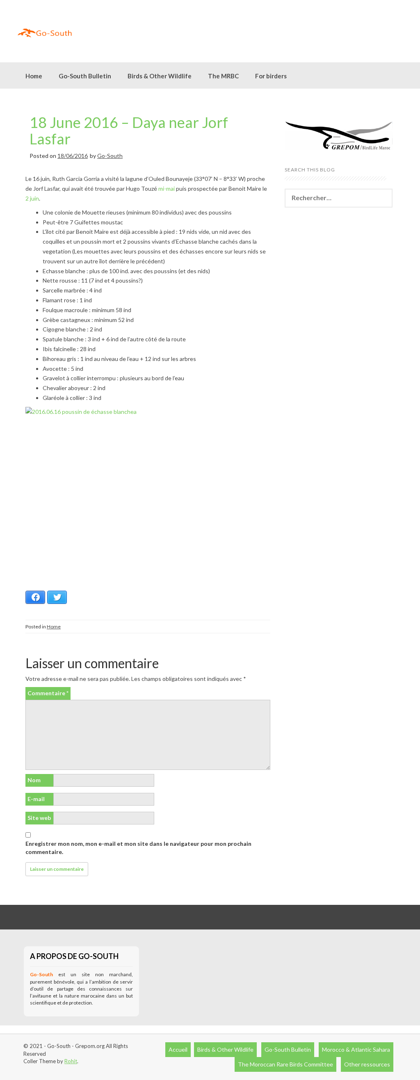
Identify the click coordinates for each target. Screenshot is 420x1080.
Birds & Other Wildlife (225, 1049)
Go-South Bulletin (85, 76)
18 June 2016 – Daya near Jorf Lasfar (129, 130)
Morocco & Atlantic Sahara (356, 1049)
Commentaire (47, 693)
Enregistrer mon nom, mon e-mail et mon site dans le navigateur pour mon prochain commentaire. (138, 847)
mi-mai (166, 188)
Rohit (70, 1061)
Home (33, 76)
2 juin (32, 198)
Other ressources (367, 1064)
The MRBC (223, 76)
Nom (34, 779)
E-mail (36, 798)
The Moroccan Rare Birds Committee (285, 1064)
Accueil (178, 1049)
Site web (39, 817)
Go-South (110, 155)
